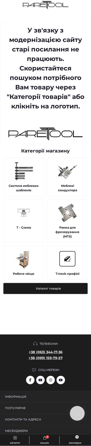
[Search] (13, 5)
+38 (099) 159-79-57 (46, 358)
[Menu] (5, 5)
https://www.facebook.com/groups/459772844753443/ (30, 380)
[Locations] (79, 5)
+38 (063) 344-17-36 (45, 352)
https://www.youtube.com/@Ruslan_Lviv (61, 380)
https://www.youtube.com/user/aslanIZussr (40, 380)
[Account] (86, 5)
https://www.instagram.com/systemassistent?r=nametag (50, 380)
